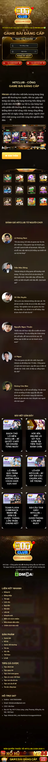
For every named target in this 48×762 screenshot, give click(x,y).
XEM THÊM (13, 155)
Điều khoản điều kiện (11, 622)
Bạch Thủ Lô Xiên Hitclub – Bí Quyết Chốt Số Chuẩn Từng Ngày (12, 440)
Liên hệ (6, 612)
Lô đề (6, 658)
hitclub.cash (39, 28)
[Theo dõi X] (24, 580)
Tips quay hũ (8, 670)
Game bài (7, 638)
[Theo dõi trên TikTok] (20, 580)
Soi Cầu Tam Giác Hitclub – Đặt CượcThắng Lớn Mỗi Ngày (36, 516)
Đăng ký (7, 592)
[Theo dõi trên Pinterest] (33, 580)
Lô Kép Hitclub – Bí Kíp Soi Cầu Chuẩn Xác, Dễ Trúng (36, 476)
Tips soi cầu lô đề (10, 684)
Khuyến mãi (8, 615)
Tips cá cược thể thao (12, 677)
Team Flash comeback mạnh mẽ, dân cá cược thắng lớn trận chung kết (11, 516)
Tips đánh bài (9, 667)
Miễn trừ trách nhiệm (11, 619)
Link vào (7, 602)
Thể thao (7, 655)
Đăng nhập (8, 595)
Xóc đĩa (6, 651)
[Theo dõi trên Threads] (30, 580)
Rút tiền (7, 609)
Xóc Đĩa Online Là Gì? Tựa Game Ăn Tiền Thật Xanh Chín (36, 440)
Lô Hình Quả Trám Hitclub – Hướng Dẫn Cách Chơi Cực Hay (12, 477)
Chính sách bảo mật (11, 625)
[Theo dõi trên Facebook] (14, 580)
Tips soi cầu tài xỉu (10, 680)
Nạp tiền (7, 605)
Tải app (6, 599)
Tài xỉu (6, 648)
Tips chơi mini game (11, 674)
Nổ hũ (6, 641)
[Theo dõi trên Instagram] (17, 580)
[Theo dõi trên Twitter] (27, 580)
